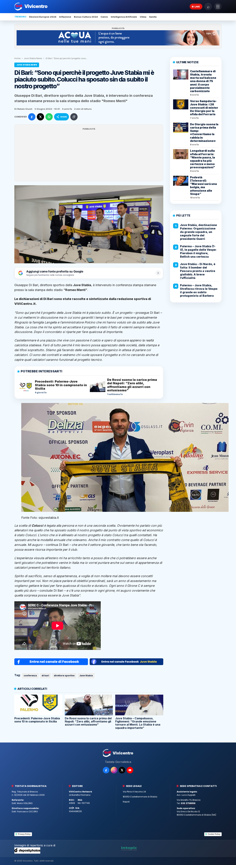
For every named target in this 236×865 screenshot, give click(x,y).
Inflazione (65, 16)
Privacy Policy (24, 834)
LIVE (197, 6)
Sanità (153, 16)
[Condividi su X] (40, 116)
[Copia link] (74, 116)
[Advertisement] (89, 155)
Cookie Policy (214, 834)
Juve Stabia (86, 675)
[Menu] (218, 6)
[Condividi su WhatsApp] (49, 116)
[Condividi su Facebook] (31, 116)
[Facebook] (106, 770)
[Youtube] (130, 770)
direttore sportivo (64, 675)
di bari (45, 675)
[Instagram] (114, 770)
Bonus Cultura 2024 (86, 16)
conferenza (30, 675)
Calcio (104, 16)
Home (17, 58)
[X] (122, 770)
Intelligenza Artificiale (124, 16)
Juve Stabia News (33, 58)
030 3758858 (188, 803)
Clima (143, 16)
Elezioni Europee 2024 (42, 16)
